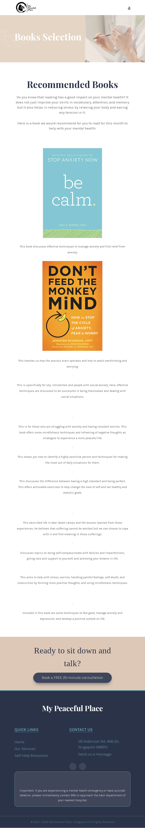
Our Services (25, 749)
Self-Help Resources (31, 755)
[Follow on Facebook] (72, 766)
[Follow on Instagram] (82, 766)
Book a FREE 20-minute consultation (72, 677)
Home (19, 742)
